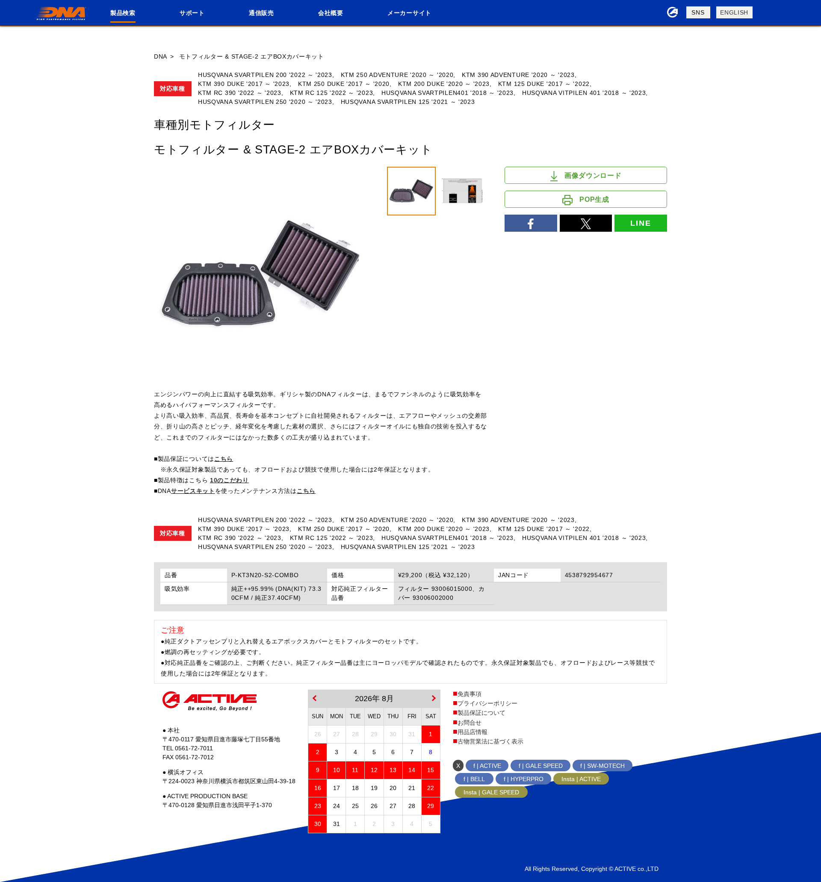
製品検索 (123, 12)
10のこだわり (229, 480)
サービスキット (193, 490)
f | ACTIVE (487, 765)
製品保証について (481, 712)
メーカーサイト (409, 12)
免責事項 (469, 693)
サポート (192, 12)
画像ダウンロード (593, 175)
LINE (640, 223)
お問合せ (469, 722)
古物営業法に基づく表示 (490, 741)
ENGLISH (734, 12)
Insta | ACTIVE (581, 779)
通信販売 (261, 12)
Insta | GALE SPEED (491, 792)
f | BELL (474, 779)
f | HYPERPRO (523, 779)
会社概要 (330, 12)
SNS (697, 12)
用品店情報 (472, 732)
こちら (223, 458)
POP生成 (594, 199)
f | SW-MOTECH (602, 765)
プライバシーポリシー (487, 703)
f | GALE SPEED (541, 765)
